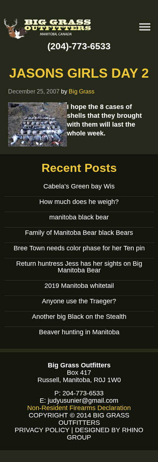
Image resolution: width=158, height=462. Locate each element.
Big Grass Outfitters (48, 30)
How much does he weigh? (79, 201)
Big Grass (81, 91)
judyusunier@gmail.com (83, 400)
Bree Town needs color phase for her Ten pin (79, 248)
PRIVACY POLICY (42, 430)
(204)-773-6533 (79, 46)
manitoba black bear (79, 217)
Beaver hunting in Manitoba (79, 332)
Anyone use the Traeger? (79, 301)
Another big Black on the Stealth (79, 316)
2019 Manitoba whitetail (79, 285)
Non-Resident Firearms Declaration (79, 408)
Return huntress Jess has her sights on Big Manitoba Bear (79, 267)
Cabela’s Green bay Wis (79, 186)
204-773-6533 (83, 393)
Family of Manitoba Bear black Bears (79, 232)
